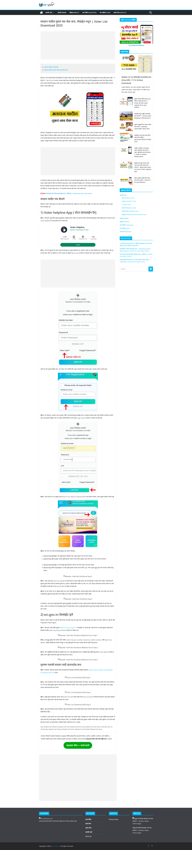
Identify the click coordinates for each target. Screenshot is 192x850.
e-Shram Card (126, 204)
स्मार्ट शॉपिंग (88, 819)
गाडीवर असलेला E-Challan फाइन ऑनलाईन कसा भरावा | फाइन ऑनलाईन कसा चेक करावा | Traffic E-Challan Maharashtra (142, 152)
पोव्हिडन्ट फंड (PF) (74, 12)
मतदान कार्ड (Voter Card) (129, 208)
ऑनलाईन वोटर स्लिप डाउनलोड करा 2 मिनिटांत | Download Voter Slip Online (69, 193)
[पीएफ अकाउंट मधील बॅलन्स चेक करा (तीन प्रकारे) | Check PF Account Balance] (126, 180)
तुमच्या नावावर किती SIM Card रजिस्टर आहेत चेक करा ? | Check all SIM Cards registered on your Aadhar (142, 103)
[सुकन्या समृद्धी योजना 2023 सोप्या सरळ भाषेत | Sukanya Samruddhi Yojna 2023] (126, 127)
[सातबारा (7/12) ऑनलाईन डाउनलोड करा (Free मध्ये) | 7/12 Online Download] (136, 64)
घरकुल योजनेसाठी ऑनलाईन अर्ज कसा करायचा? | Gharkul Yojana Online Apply (141, 830)
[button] (53, 12)
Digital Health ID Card (129, 201)
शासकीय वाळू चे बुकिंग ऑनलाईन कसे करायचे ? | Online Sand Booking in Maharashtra (142, 116)
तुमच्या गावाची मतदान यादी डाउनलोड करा (56, 70)
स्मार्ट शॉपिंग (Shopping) (89, 12)
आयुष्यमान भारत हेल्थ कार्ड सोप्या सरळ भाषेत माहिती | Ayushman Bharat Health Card (142, 138)
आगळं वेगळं (88, 824)
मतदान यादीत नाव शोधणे (51, 67)
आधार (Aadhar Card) (128, 198)
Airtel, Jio (88, 836)
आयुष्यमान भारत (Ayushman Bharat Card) (134, 214)
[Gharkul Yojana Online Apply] (142, 818)
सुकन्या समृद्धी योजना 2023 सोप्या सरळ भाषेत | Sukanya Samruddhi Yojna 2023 (142, 127)
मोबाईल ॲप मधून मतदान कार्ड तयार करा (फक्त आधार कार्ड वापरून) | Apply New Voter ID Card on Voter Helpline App (142, 167)
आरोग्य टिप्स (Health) (120, 12)
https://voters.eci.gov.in (68, 628)
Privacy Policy (113, 819)
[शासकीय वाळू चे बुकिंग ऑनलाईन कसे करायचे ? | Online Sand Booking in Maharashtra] (126, 116)
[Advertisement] (77, 45)
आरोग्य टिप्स (88, 828)
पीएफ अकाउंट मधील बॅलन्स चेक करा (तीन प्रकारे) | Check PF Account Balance (142, 180)
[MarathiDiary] (41, 12)
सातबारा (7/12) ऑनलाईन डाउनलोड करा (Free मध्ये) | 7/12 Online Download (136, 80)
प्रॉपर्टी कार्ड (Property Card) (130, 211)
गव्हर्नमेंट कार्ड (48, 12)
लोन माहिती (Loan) (105, 12)
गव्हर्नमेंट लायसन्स (62, 12)
